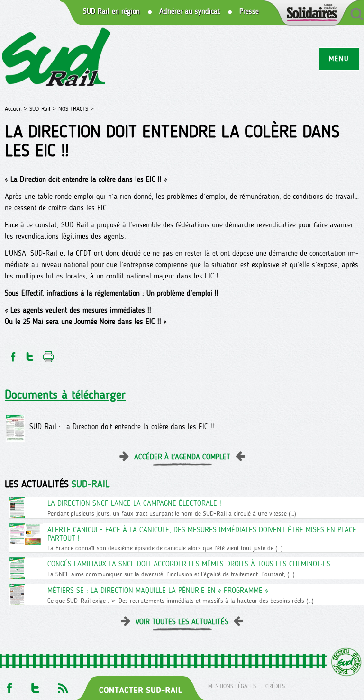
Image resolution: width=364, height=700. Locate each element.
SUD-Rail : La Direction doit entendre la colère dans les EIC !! (119, 426)
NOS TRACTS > (76, 108)
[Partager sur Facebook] (12, 354)
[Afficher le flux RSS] (63, 685)
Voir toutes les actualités (182, 621)
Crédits (275, 685)
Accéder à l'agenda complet (182, 456)
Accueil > (17, 108)
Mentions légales (232, 685)
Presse (249, 11)
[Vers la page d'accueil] (56, 58)
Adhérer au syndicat (189, 11)
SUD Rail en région (111, 11)
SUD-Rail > (42, 108)
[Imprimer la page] (48, 354)
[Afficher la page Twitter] (35, 685)
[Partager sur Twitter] (29, 354)
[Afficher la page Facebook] (8, 685)
